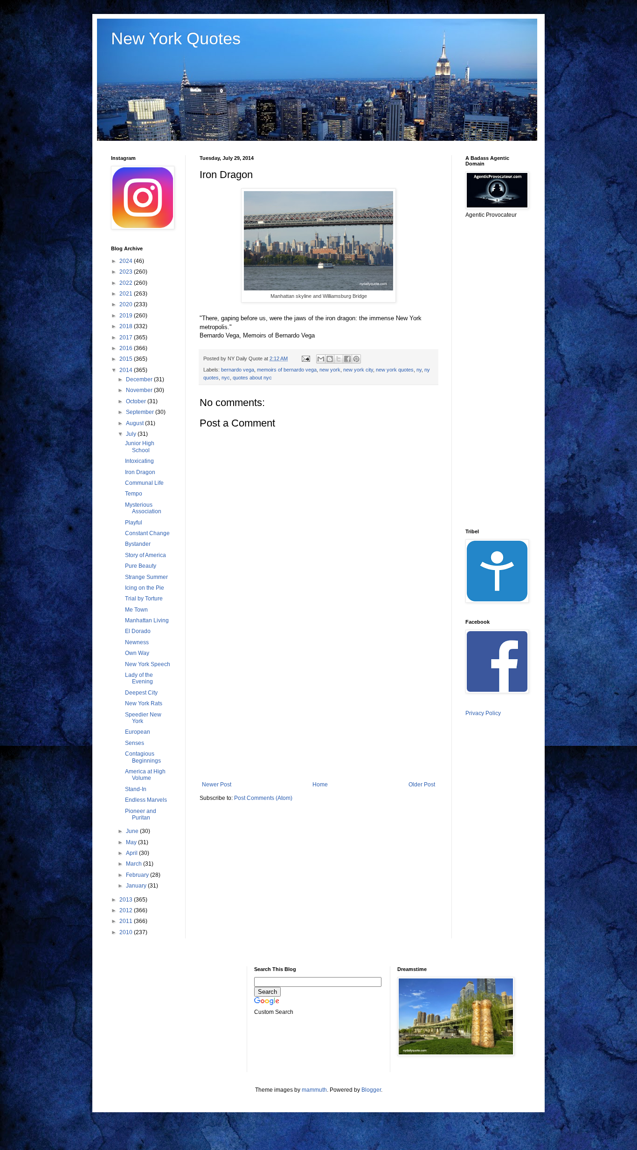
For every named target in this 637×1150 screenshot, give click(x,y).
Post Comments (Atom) (263, 798)
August (135, 423)
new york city (358, 369)
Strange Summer (146, 577)
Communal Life (144, 483)
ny (419, 369)
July (132, 434)
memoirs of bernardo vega (287, 369)
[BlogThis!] (329, 359)
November (140, 390)
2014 (126, 370)
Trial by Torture (144, 598)
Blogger (371, 1090)
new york (329, 369)
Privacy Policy (483, 713)
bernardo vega (237, 369)
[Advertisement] (318, 704)
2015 (126, 359)
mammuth (314, 1090)
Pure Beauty (140, 566)
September (140, 412)
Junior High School (139, 446)
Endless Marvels (146, 800)
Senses (134, 743)
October (136, 401)
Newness (137, 642)
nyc (226, 377)
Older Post (422, 784)
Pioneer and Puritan (140, 814)
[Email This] (320, 359)
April (132, 853)
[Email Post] (305, 358)
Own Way (137, 653)
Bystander (138, 544)
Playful (133, 522)
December (140, 379)
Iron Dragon (140, 472)
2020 (126, 304)
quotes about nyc (252, 377)
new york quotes (395, 369)
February (138, 875)
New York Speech (147, 664)
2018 (126, 326)
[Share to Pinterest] (356, 359)
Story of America (145, 555)
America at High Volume (145, 774)
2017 (126, 337)
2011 (126, 921)
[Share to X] (338, 359)
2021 (126, 293)
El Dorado (138, 631)
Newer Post (216, 784)
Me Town (136, 609)
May (132, 842)
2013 (126, 899)
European (137, 732)
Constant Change (147, 533)
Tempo (133, 493)
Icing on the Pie (144, 588)
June (133, 831)
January (137, 885)
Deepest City (141, 692)
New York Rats (143, 703)
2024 (126, 261)
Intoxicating (139, 461)
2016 (126, 348)
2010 (126, 932)
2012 (126, 910)
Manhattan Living (147, 620)
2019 (126, 315)
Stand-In (135, 789)
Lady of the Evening (139, 678)
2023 (126, 272)
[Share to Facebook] (347, 359)
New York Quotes (176, 38)
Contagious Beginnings (143, 757)
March (134, 864)
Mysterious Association (143, 508)
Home (320, 784)
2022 (126, 283)
